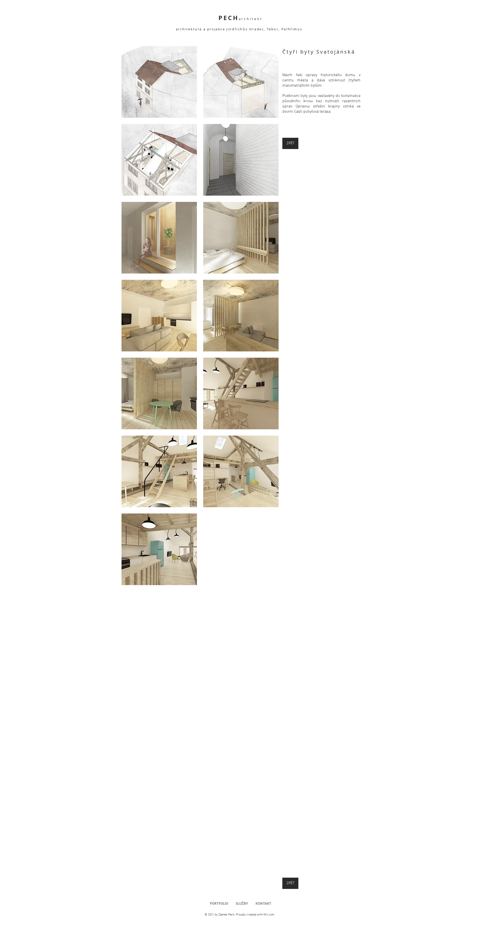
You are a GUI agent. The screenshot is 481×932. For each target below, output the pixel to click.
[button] (159, 82)
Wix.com (268, 914)
